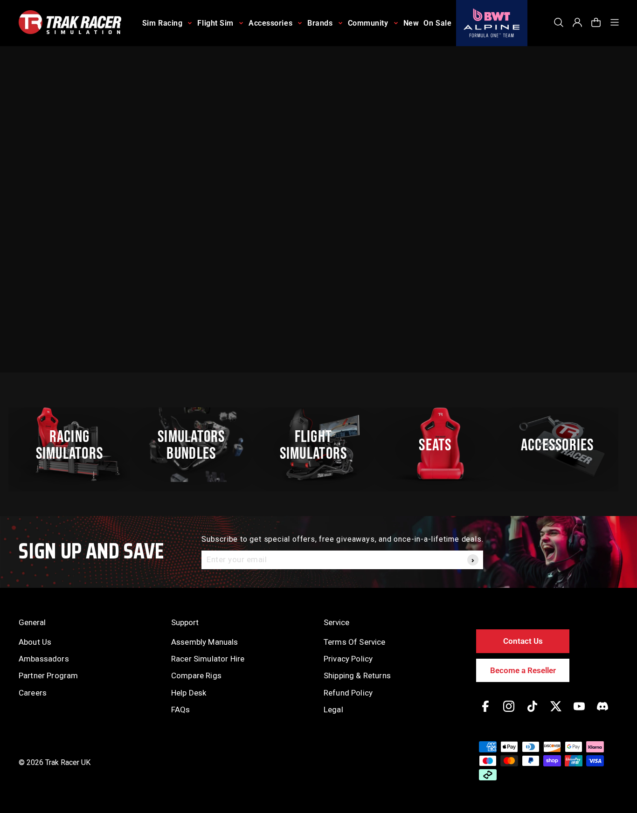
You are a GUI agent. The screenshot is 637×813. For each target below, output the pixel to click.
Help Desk (188, 692)
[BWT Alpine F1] (491, 23)
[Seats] (441, 444)
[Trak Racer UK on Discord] (602, 713)
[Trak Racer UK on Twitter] (556, 713)
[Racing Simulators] (75, 444)
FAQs (180, 709)
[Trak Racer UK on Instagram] (508, 713)
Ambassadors (44, 658)
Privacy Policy (348, 658)
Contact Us (523, 641)
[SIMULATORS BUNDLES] (197, 444)
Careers (33, 692)
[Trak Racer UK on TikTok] (532, 713)
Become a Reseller (523, 670)
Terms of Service (355, 642)
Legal (333, 709)
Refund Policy (348, 692)
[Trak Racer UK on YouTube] (579, 713)
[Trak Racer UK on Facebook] (485, 713)
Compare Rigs (196, 675)
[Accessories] (562, 444)
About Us (35, 642)
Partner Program (48, 675)
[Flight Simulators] (318, 444)
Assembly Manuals (204, 642)
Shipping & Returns (357, 675)
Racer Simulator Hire (207, 658)
